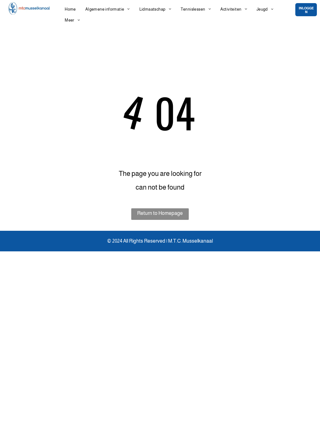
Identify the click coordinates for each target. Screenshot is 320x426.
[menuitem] (70, 9)
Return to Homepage (160, 213)
